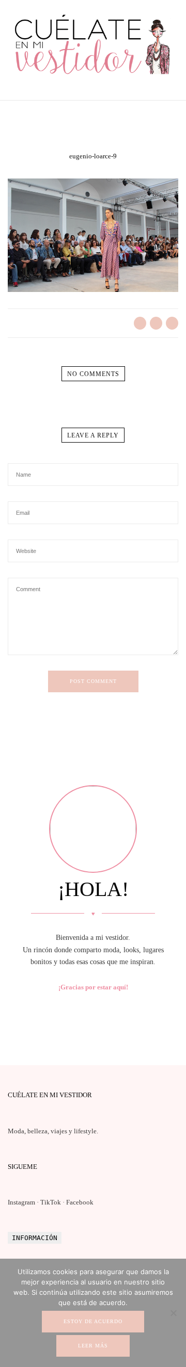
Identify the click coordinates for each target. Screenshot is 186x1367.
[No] (173, 1313)
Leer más (93, 1345)
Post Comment (93, 681)
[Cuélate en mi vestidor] (93, 76)
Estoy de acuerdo (93, 1321)
